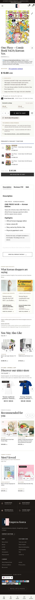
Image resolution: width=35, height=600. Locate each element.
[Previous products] (28, 415)
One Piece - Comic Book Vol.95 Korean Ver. (22, 161)
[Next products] (32, 415)
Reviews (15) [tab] (18, 187)
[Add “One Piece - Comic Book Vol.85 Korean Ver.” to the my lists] (32, 113)
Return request (22, 544)
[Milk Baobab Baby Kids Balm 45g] (26, 473)
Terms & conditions (6, 564)
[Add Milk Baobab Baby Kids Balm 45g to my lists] (27, 478)
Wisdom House (21, 354)
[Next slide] (32, 389)
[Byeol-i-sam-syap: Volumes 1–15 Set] (8, 345)
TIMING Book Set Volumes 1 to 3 (25, 356)
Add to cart (21, 113)
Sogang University (5, 482)
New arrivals (5, 542)
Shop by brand (5, 554)
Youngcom (3, 354)
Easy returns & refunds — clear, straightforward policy (17, 133)
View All (3, 335)
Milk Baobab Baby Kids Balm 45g (25, 483)
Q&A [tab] (27, 187)
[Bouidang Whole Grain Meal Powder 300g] (9, 429)
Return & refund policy (24, 547)
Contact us (21, 554)
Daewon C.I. (5, 56)
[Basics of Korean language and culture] (9, 473)
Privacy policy (22, 564)
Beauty (3, 544)
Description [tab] (7, 187)
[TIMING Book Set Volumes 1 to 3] (25, 345)
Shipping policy (22, 549)
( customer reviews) (16, 69)
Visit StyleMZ (5, 373)
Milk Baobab (21, 482)
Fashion (4, 549)
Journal (20, 562)
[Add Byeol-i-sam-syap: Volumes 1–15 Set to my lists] (10, 350)
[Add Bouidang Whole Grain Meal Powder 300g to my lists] (11, 434)
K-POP (3, 547)
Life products (5, 552)
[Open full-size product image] (32, 13)
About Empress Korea (7, 562)
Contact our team (7, 534)
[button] (6, 350)
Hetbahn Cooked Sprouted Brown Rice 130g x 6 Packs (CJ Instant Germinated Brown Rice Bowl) (25, 441)
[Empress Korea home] (17, 6)
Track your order (23, 542)
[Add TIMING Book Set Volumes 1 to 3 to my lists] (27, 350)
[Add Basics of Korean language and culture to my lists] (10, 478)
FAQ (20, 552)
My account (5, 567)
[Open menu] (2, 6)
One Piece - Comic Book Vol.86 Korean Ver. (22, 154)
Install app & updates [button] (17, 588)
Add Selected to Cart (17, 174)
